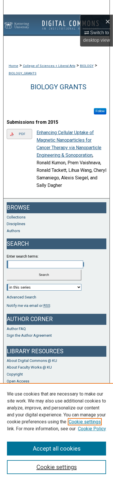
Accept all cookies (57, 448)
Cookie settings (85, 421)
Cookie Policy (92, 428)
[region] (56, 432)
